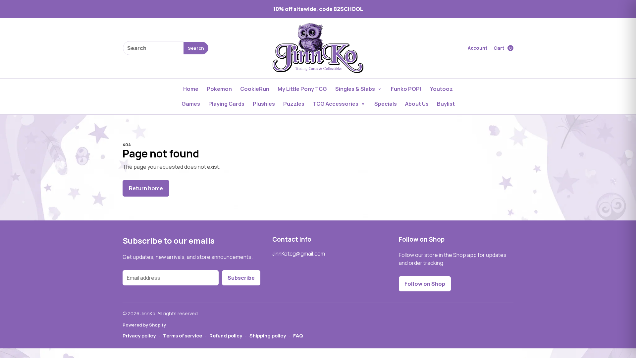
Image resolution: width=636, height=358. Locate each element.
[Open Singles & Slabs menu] (380, 89)
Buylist (446, 103)
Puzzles (293, 103)
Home (190, 88)
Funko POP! (406, 88)
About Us (417, 103)
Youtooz (441, 88)
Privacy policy (139, 335)
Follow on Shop (424, 283)
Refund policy (225, 335)
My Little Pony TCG (302, 88)
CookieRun (254, 88)
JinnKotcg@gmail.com (298, 253)
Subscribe (241, 277)
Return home (146, 188)
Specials (385, 103)
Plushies (264, 103)
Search (196, 48)
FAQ (298, 335)
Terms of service (182, 335)
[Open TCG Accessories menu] (363, 103)
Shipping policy (267, 335)
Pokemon (219, 88)
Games (191, 103)
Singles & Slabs (355, 88)
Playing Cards (226, 103)
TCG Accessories (335, 103)
